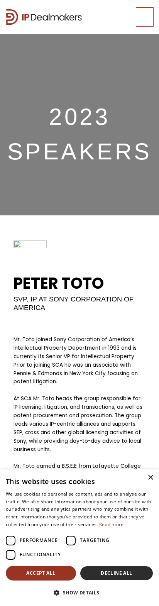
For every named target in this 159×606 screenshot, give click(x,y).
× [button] (150, 478)
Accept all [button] (40, 573)
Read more (111, 524)
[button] (79, 593)
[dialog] (79, 537)
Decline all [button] (116, 573)
